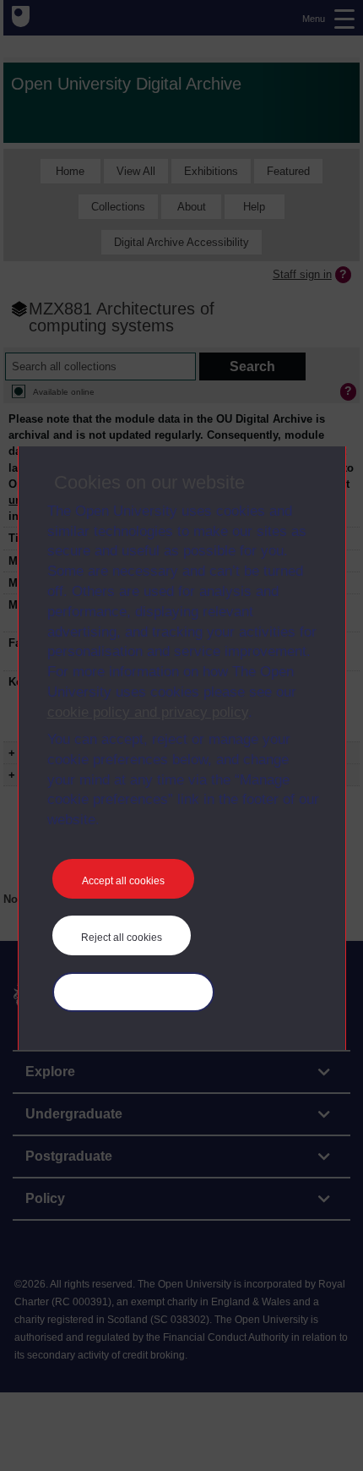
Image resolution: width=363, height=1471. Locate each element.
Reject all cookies (121, 937)
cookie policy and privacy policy (147, 712)
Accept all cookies (123, 881)
